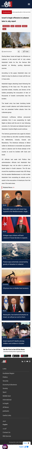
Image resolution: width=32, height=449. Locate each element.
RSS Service (7, 436)
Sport (4, 392)
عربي (4, 421)
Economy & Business (10, 385)
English (5, 425)
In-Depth (6, 403)
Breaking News (7, 12)
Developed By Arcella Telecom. (16, 442)
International (6, 26)
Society (5, 388)
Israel (12, 26)
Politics (5, 377)
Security (5, 381)
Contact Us (6, 432)
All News (6, 407)
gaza (4, 29)
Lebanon (25, 26)
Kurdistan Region (8, 373)
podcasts (6, 411)
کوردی (4, 429)
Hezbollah (18, 26)
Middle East (7, 396)
